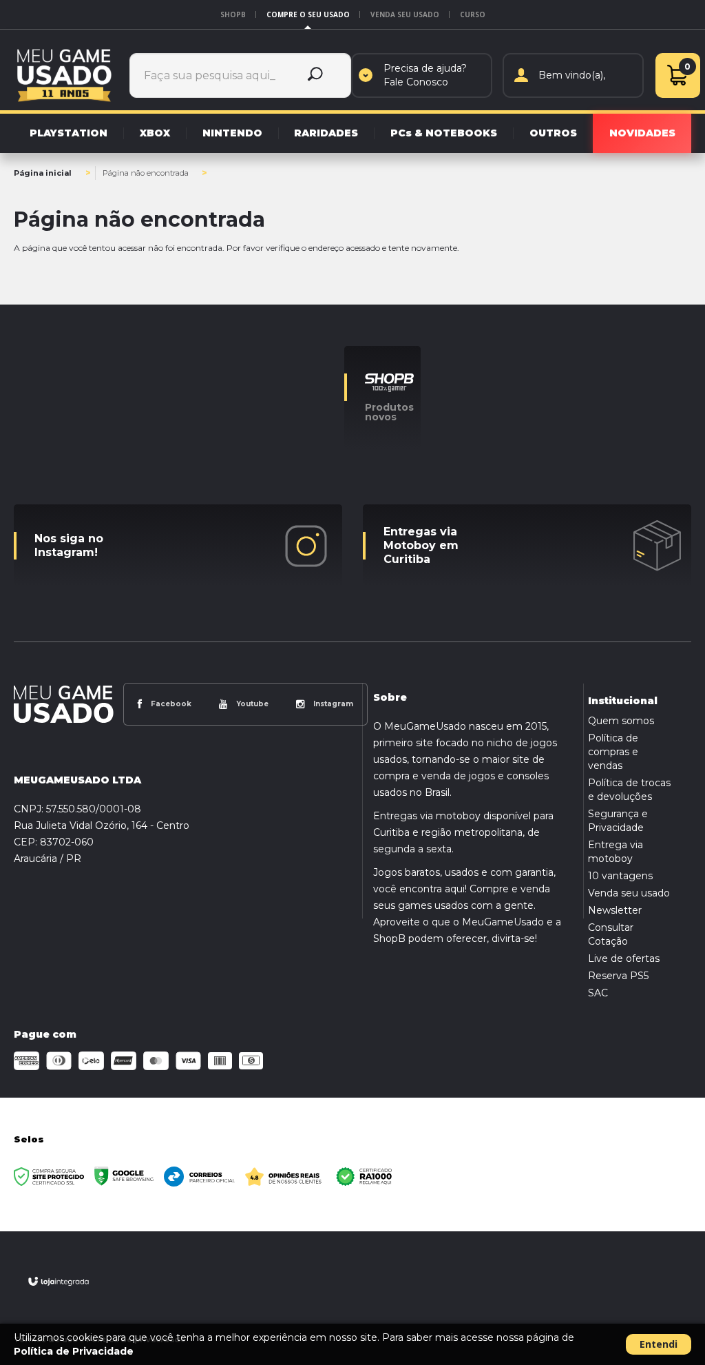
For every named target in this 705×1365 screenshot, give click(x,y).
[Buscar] (316, 75)
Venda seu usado (404, 14)
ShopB (233, 14)
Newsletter (615, 910)
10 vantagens (620, 876)
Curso (472, 14)
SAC (598, 993)
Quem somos (621, 721)
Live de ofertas (624, 958)
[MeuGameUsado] (64, 75)
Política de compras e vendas (613, 752)
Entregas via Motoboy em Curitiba (421, 545)
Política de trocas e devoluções (629, 790)
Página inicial (43, 173)
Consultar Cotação (610, 934)
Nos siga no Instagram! (68, 545)
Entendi (658, 1344)
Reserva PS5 (618, 975)
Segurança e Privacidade (618, 821)
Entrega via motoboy (615, 852)
